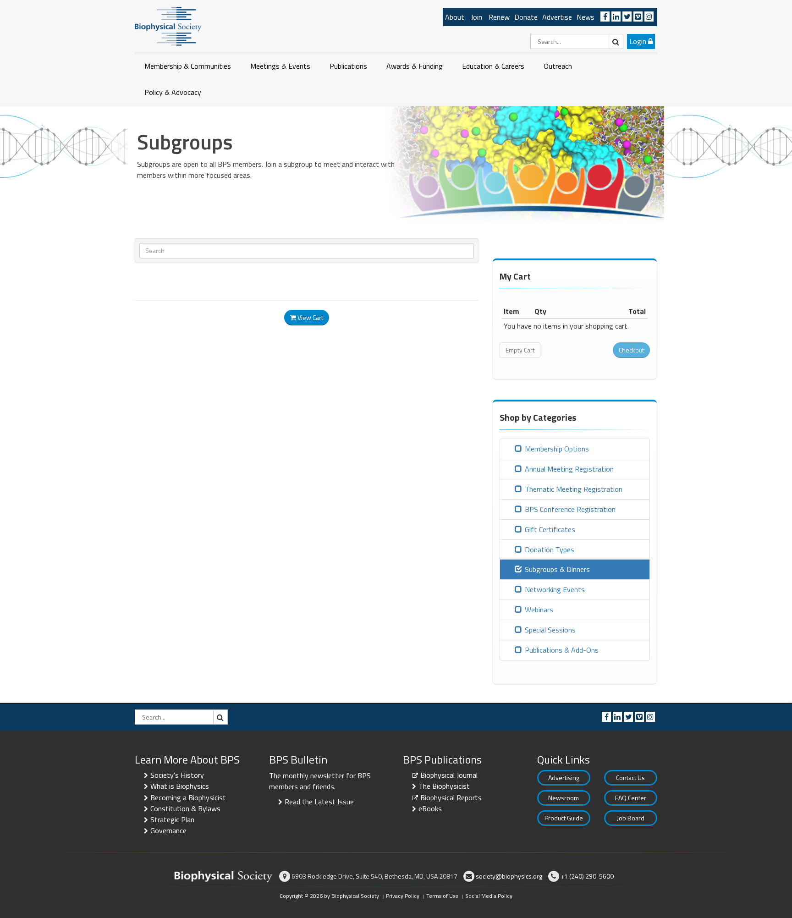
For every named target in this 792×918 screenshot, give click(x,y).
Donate (526, 16)
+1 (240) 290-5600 (587, 876)
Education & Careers (493, 65)
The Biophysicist (444, 786)
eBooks (430, 808)
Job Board (630, 818)
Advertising (563, 777)
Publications (348, 65)
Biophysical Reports (451, 797)
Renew (499, 16)
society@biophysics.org (509, 876)
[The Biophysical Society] (168, 25)
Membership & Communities (187, 65)
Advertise (557, 16)
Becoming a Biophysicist (188, 797)
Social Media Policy (488, 895)
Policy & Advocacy (172, 92)
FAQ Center (630, 798)
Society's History (177, 775)
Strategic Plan (172, 819)
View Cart (309, 317)
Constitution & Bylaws (185, 808)
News (585, 16)
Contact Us (630, 777)
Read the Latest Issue (319, 801)
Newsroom (563, 798)
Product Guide (563, 818)
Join (476, 16)
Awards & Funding (414, 65)
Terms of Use (442, 895)
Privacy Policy (402, 895)
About (454, 16)
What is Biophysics (179, 786)
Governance (168, 830)
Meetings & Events (280, 65)
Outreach (558, 65)
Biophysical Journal (449, 775)
